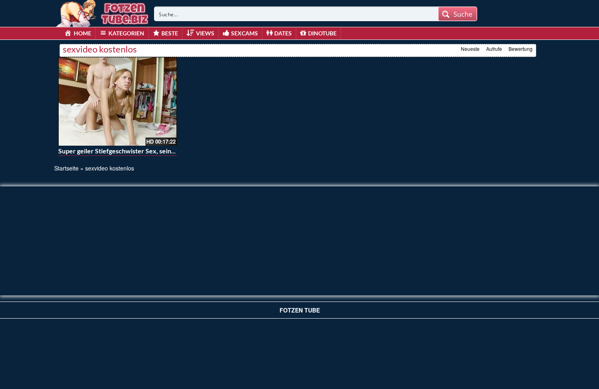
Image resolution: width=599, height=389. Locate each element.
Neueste (470, 48)
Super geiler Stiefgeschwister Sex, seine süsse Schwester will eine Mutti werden (174, 151)
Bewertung (521, 48)
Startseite (66, 168)
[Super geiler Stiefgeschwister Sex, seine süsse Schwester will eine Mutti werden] (117, 101)
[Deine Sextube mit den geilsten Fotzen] (103, 12)
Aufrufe (494, 48)
